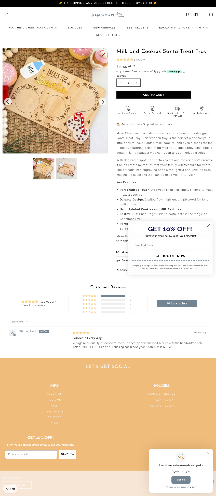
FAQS (54, 405)
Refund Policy (161, 405)
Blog (54, 423)
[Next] (102, 101)
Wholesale (54, 411)
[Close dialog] (208, 226)
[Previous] (8, 101)
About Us (54, 393)
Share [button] (123, 269)
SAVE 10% (67, 454)
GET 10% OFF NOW (170, 256)
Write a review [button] (177, 303)
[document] (55, 101)
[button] (7, 14)
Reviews (54, 399)
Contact (54, 417)
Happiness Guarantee (128, 113)
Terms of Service (162, 393)
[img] (81, 333)
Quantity (121, 76)
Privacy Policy (161, 399)
